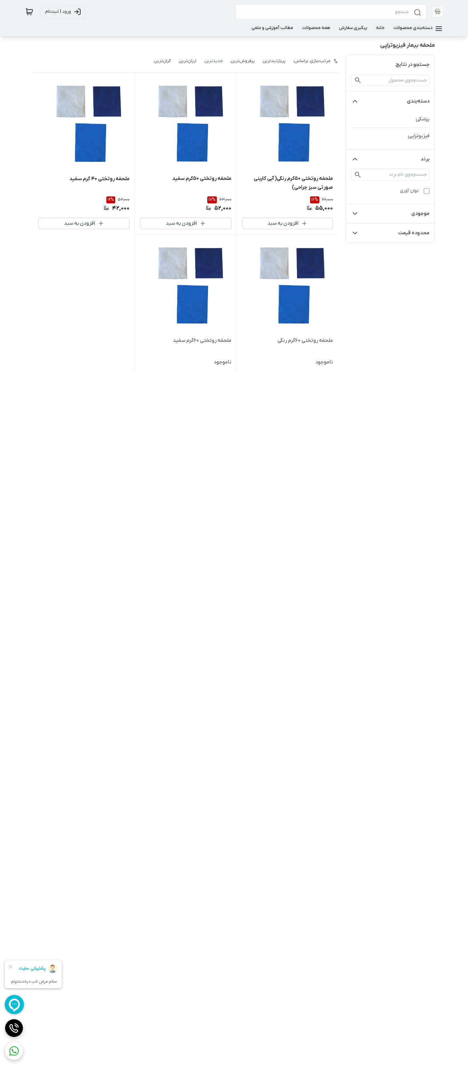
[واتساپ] (14, 1051)
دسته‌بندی (418, 101)
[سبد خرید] (29, 12)
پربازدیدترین (274, 61)
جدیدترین (213, 61)
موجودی (420, 213)
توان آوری (409, 191)
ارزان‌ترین (187, 61)
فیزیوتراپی (418, 136)
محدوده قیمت (413, 233)
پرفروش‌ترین (242, 61)
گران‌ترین (162, 61)
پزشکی (422, 119)
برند (425, 159)
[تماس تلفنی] (14, 1028)
